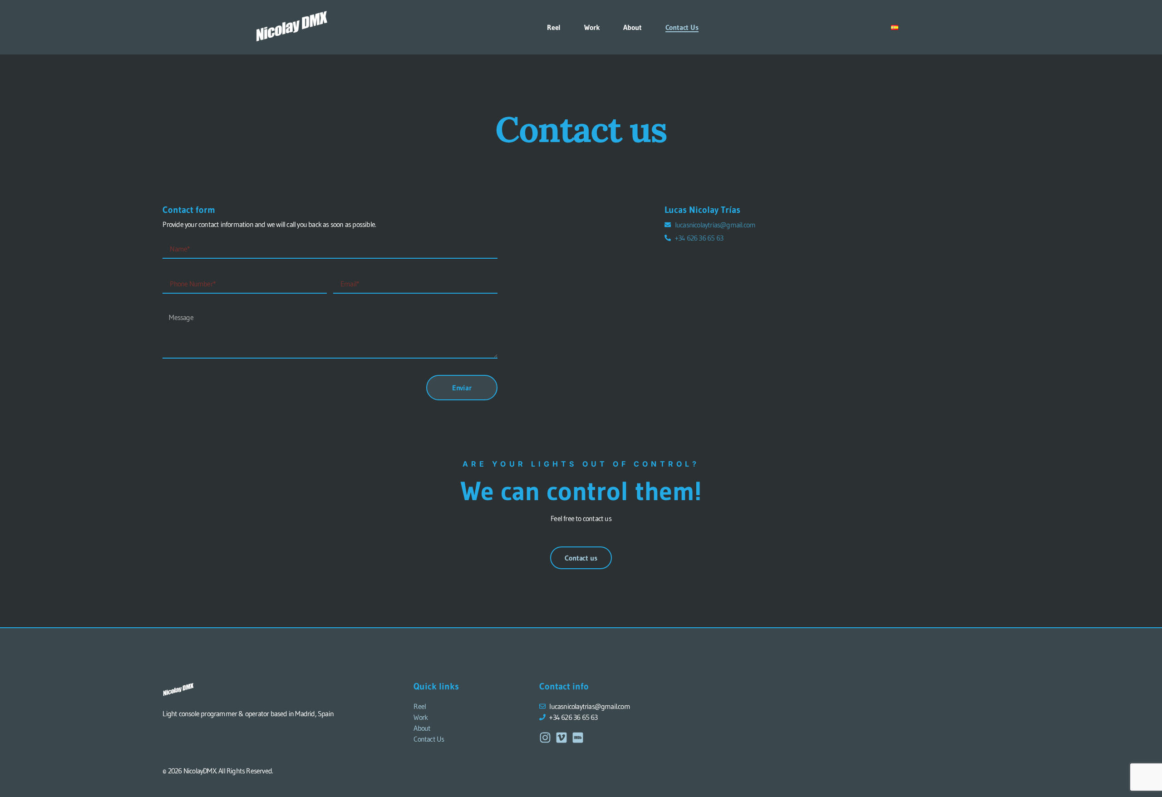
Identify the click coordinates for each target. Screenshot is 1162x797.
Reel (554, 27)
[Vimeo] (561, 737)
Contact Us (682, 27)
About (632, 27)
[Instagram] (545, 737)
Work (592, 27)
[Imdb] (578, 737)
